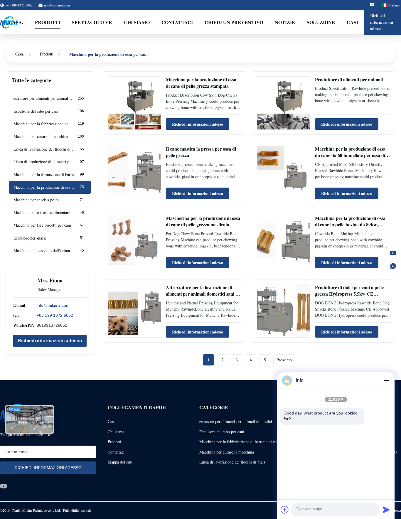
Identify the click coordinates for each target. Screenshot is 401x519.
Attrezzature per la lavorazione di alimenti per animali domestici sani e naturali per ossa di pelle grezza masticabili (201, 297)
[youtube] (3, 486)
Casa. (16, 22)
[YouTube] (393, 253)
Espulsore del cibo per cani (221, 431)
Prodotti (47, 22)
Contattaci (177, 22)
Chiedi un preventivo (234, 22)
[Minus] (386, 380)
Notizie (285, 22)
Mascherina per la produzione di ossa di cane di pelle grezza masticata (203, 221)
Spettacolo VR (92, 22)
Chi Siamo (137, 22)
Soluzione (321, 22)
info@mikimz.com (57, 5)
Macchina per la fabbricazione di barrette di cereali (241, 441)
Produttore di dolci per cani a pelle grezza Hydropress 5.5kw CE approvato (349, 294)
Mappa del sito (120, 462)
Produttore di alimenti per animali (349, 79)
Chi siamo (116, 431)
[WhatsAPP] (393, 266)
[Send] (386, 509)
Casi (352, 22)
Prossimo (284, 360)
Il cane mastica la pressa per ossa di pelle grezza (201, 152)
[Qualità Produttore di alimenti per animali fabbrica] (283, 103)
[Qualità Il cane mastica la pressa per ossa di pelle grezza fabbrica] (134, 172)
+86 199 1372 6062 (55, 315)
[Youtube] (372, 5)
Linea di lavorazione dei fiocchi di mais (232, 462)
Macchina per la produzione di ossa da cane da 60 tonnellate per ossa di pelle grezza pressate (350, 155)
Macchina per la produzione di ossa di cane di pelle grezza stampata (201, 82)
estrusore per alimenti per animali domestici (235, 421)
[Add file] (285, 509)
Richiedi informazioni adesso (381, 22)
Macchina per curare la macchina (226, 452)
